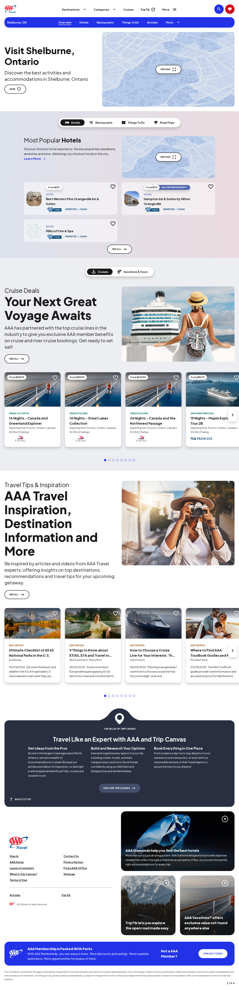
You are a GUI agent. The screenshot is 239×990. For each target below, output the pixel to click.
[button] (105, 460)
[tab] (72, 122)
